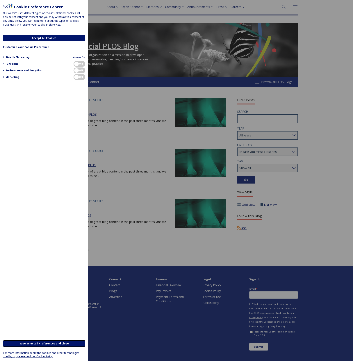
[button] (16, 57)
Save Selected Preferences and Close (44, 343)
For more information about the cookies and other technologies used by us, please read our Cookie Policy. (41, 354)
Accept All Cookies (44, 38)
